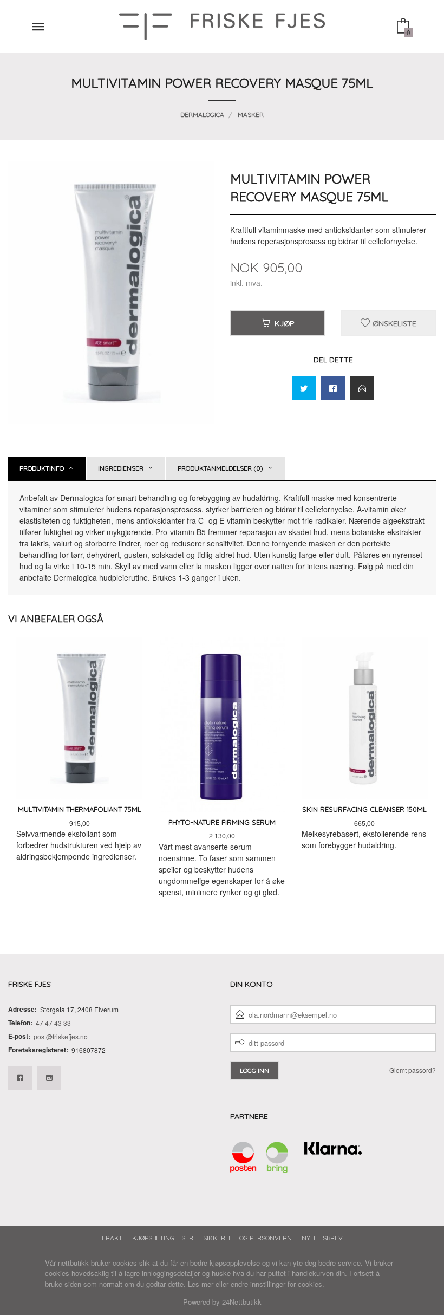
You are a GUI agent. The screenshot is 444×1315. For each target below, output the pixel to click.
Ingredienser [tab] (120, 468)
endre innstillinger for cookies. (277, 1284)
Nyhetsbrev (322, 1238)
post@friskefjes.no (61, 1036)
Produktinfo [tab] (41, 468)
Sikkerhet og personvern (247, 1238)
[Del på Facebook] (333, 388)
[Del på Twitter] (304, 388)
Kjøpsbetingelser (162, 1238)
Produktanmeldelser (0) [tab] (220, 468)
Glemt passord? (412, 1070)
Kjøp (285, 323)
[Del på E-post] (362, 388)
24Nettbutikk (242, 1302)
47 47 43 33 (53, 1022)
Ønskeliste (393, 323)
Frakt (112, 1238)
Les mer (200, 1284)
